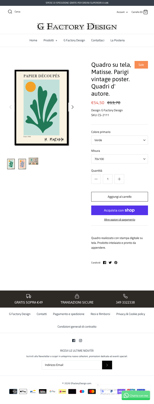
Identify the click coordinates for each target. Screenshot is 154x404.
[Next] (72, 107)
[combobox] (119, 140)
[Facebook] (73, 340)
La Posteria (117, 40)
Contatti (42, 314)
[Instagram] (80, 340)
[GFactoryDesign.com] (77, 26)
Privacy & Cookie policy (130, 314)
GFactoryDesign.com (81, 383)
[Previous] (10, 107)
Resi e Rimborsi (100, 314)
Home (33, 40)
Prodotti (50, 40)
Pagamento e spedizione (68, 314)
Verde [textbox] (98, 140)
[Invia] (107, 365)
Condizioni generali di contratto (77, 326)
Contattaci (97, 40)
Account (121, 12)
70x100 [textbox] (99, 159)
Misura (95, 151)
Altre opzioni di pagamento (119, 219)
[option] (41, 107)
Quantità (96, 170)
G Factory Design (74, 40)
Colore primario (100, 132)
